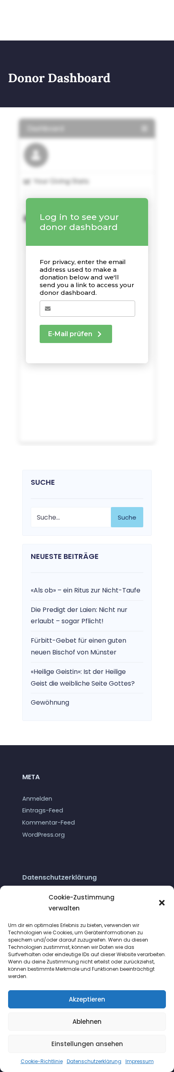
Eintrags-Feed (42, 810)
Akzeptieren (87, 999)
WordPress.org (43, 835)
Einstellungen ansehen (87, 1044)
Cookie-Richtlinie (42, 1061)
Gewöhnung (50, 702)
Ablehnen (87, 1021)
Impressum (139, 1061)
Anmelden (37, 799)
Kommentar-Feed (48, 822)
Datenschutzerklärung (94, 1061)
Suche (127, 517)
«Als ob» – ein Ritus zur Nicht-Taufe (85, 590)
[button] (162, 903)
